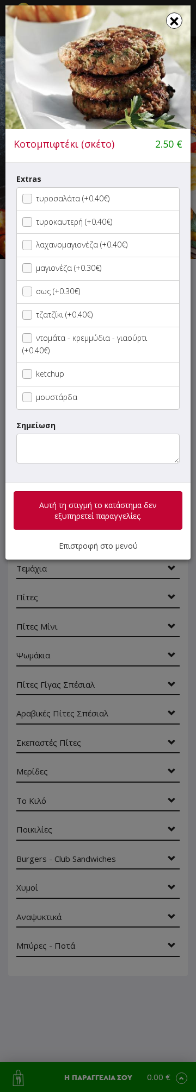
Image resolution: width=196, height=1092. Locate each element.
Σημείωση (36, 425)
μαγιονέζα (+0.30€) (68, 268)
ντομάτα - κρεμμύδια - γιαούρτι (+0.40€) (84, 344)
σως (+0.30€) (58, 291)
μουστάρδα (56, 397)
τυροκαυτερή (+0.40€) (74, 222)
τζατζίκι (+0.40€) (64, 314)
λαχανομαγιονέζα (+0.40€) (81, 244)
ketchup (50, 374)
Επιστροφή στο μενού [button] (98, 546)
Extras (28, 179)
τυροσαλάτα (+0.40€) (72, 198)
